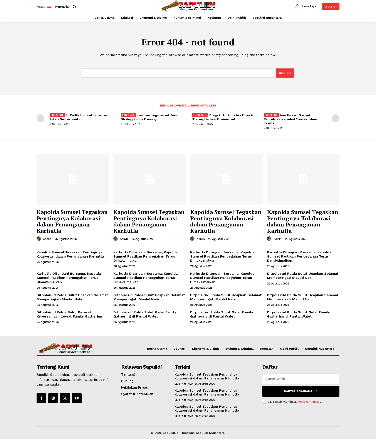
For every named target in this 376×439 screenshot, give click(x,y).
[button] (66, 6)
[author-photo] (39, 238)
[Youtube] (77, 398)
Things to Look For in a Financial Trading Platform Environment (223, 117)
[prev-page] (40, 118)
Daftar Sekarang (298, 391)
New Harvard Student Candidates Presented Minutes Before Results (290, 119)
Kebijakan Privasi (308, 401)
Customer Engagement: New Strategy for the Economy (149, 117)
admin (47, 239)
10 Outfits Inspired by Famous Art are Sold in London (78, 117)
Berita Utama (184, 383)
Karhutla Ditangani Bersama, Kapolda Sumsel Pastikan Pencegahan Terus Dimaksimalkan (145, 256)
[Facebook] (41, 398)
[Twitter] (65, 398)
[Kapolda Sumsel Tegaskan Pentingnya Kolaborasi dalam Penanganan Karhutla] (73, 179)
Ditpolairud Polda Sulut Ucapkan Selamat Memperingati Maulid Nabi (303, 275)
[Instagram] (53, 398)
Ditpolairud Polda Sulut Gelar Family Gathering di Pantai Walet (144, 314)
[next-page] (335, 118)
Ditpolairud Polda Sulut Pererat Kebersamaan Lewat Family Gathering (69, 314)
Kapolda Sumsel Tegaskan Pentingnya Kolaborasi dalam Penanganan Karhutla (72, 221)
